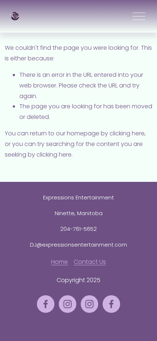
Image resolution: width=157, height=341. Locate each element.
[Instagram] (67, 304)
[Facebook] (45, 304)
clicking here (127, 133)
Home (59, 262)
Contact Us (90, 262)
